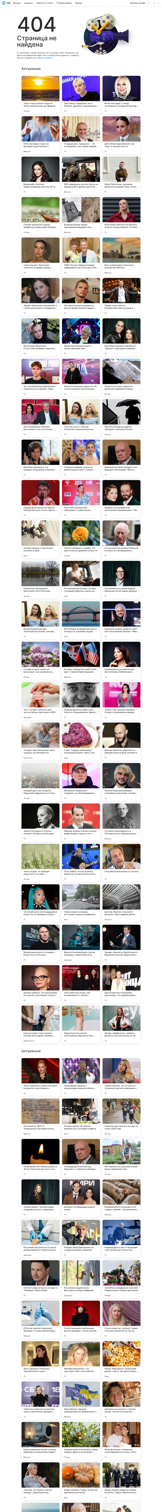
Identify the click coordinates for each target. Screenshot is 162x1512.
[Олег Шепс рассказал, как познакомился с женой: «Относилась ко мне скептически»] (81, 984)
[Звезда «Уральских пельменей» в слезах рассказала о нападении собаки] (40, 297)
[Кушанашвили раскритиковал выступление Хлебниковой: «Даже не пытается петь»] (121, 661)
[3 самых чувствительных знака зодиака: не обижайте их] (40, 741)
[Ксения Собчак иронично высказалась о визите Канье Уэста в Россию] (81, 1105)
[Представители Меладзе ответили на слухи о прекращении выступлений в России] (81, 1186)
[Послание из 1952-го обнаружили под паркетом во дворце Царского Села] (40, 1360)
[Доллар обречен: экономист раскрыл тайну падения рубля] (121, 903)
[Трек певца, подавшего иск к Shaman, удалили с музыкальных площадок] (81, 95)
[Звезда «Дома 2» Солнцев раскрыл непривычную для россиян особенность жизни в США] (40, 1267)
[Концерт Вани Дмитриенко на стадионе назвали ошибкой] (81, 1481)
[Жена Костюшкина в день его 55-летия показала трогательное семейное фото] (81, 378)
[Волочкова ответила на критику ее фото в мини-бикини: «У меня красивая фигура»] (121, 216)
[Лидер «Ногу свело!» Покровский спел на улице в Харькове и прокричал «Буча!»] (121, 297)
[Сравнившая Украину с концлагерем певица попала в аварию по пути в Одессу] (81, 1320)
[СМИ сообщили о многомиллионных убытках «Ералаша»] (121, 1227)
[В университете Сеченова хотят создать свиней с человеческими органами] (121, 1441)
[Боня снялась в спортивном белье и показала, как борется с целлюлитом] (121, 1146)
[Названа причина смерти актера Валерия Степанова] (81, 1065)
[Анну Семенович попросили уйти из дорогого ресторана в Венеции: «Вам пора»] (40, 1320)
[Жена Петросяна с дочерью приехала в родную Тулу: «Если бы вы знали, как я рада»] (121, 176)
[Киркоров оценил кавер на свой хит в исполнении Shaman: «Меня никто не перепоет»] (121, 620)
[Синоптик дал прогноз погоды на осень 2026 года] (121, 1360)
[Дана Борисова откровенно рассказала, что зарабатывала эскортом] (121, 984)
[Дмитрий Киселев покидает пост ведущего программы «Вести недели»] (121, 459)
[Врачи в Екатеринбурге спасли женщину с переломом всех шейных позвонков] (81, 944)
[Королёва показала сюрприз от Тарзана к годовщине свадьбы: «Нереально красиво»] (121, 337)
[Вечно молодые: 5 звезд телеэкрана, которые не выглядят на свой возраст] (121, 95)
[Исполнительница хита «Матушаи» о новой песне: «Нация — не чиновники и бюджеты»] (81, 499)
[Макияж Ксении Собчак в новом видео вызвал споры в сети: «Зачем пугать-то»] (81, 822)
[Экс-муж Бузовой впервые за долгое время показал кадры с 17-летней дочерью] (81, 297)
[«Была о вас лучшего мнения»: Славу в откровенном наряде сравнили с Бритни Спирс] (121, 701)
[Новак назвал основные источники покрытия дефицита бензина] (81, 903)
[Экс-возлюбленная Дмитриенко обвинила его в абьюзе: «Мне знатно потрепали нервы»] (40, 378)
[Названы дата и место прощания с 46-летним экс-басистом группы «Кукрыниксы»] (121, 1481)
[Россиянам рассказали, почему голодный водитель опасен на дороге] (81, 580)
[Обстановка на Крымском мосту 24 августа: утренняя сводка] (81, 620)
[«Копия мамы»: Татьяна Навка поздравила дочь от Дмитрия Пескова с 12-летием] (40, 1441)
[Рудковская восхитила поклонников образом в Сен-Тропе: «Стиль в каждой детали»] (81, 1024)
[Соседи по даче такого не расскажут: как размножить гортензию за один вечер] (40, 661)
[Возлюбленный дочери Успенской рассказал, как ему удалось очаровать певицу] (40, 620)
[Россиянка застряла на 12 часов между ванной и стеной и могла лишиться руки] (40, 1481)
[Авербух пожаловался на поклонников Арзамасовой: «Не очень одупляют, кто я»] (121, 499)
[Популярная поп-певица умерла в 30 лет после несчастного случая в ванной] (40, 1400)
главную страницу (44, 58)
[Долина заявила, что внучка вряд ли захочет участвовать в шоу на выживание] (40, 984)
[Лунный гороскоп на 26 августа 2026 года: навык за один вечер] (121, 1186)
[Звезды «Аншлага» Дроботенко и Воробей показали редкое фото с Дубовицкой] (121, 944)
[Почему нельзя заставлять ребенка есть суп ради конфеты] (81, 1360)
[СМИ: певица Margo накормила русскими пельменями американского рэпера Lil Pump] (81, 1227)
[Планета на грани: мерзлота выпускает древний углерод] (121, 378)
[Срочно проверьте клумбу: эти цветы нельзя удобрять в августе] (81, 539)
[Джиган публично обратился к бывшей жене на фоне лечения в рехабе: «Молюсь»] (121, 741)
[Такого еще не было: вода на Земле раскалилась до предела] (40, 95)
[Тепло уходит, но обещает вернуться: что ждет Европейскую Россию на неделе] (40, 863)
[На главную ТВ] (8, 3)
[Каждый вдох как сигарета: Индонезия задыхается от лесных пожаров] (40, 782)
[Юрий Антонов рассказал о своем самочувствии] (81, 337)
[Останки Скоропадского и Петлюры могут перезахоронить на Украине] (121, 822)
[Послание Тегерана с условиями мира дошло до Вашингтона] (40, 1227)
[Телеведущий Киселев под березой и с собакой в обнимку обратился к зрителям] (81, 1400)
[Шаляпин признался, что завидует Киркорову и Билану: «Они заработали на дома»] (40, 459)
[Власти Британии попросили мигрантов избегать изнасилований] (121, 256)
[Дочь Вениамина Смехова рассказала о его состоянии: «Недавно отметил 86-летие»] (40, 418)
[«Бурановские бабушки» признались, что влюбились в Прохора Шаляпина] (81, 1146)
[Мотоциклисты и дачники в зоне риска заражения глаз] (121, 1400)
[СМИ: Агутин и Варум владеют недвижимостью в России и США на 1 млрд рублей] (81, 256)
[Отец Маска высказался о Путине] (121, 863)
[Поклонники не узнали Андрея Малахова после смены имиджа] (121, 580)
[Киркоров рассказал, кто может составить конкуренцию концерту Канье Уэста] (40, 1065)
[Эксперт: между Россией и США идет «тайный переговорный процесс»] (81, 661)
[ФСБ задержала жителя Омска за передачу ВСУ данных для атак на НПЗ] (81, 176)
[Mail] (4, 3)
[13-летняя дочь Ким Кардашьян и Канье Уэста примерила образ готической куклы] (40, 903)
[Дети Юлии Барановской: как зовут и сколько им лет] (121, 135)
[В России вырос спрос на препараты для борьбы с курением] (40, 135)
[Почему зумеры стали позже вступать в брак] (40, 539)
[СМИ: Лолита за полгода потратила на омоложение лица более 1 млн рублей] (40, 1186)
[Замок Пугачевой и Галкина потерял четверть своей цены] (40, 822)
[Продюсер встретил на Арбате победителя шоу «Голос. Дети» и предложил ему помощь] (40, 499)
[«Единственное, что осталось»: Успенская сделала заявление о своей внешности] (121, 1320)
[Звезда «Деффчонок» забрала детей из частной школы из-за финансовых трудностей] (121, 1024)
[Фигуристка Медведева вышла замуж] (81, 1441)
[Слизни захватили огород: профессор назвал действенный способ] (40, 216)
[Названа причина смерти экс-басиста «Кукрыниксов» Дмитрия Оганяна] (81, 701)
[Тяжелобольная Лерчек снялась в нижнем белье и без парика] (121, 1065)
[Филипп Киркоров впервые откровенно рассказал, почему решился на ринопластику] (121, 782)
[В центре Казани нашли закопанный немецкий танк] (81, 216)
